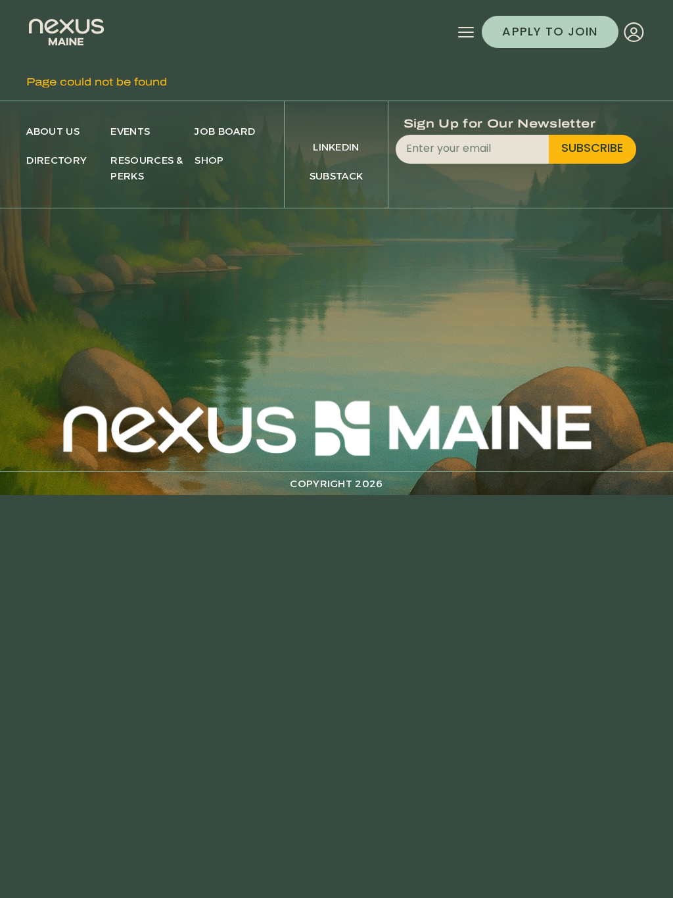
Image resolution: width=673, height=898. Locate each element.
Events (130, 131)
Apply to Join (549, 32)
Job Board (225, 131)
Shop (209, 160)
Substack (336, 176)
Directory (56, 160)
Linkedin (336, 147)
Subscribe (592, 148)
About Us (52, 131)
